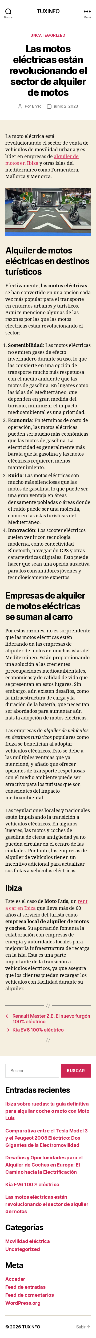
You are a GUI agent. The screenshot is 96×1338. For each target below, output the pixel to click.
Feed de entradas (25, 1287)
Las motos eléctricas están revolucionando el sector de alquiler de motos (46, 1204)
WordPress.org (23, 1303)
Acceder (15, 1279)
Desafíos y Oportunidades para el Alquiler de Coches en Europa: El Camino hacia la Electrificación (43, 1165)
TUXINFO (48, 11)
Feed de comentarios (29, 1295)
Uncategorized (48, 35)
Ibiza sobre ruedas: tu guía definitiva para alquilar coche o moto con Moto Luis (47, 1111)
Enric (37, 106)
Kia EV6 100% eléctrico (32, 1184)
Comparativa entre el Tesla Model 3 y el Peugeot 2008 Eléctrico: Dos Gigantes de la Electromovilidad (46, 1138)
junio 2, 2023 (66, 106)
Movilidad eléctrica (27, 1241)
